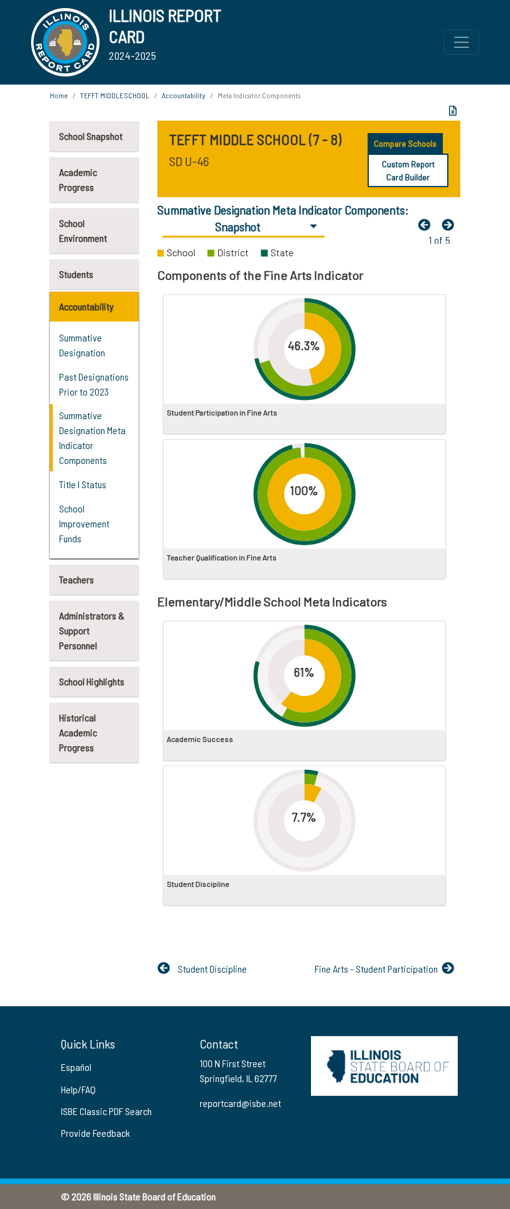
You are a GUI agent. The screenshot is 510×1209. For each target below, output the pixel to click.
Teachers (76, 579)
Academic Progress (78, 179)
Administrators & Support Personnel (91, 630)
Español (76, 1067)
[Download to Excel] (452, 111)
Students (76, 274)
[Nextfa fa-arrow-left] (451, 224)
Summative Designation (82, 344)
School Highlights (91, 681)
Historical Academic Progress (78, 732)
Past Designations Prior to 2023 (94, 384)
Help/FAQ (78, 1089)
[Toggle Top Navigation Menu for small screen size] (461, 42)
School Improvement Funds (84, 523)
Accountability (86, 306)
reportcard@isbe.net (240, 1103)
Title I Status (82, 484)
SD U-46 (189, 161)
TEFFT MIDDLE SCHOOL (114, 95)
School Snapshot (91, 136)
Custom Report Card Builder (408, 170)
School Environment (83, 230)
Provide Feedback (95, 1133)
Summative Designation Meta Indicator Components (92, 437)
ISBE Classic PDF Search (106, 1111)
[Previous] (427, 224)
